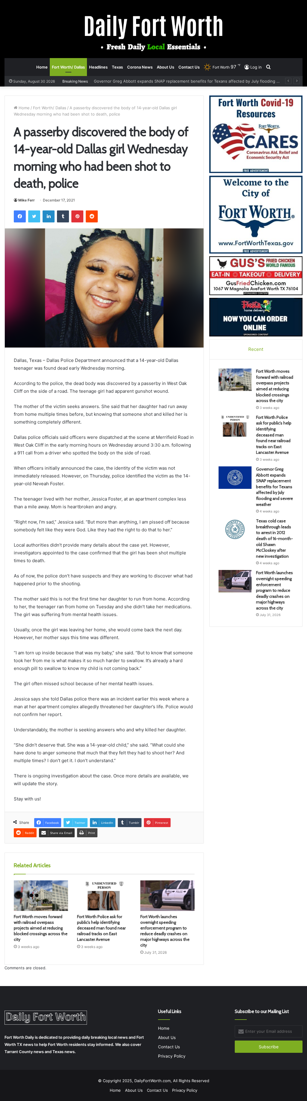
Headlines (98, 67)
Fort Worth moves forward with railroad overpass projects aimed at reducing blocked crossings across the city (40, 928)
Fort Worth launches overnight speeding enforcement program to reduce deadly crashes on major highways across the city (164, 931)
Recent (255, 349)
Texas (117, 67)
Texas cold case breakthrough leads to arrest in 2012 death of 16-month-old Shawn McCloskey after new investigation (274, 538)
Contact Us (189, 67)
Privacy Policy (172, 1056)
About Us (165, 67)
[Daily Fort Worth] (153, 32)
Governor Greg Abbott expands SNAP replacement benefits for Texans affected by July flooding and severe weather (274, 486)
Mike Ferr (26, 200)
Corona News (140, 67)
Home (42, 67)
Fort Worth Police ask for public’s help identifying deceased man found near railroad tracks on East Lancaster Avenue (101, 928)
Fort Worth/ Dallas (68, 67)
